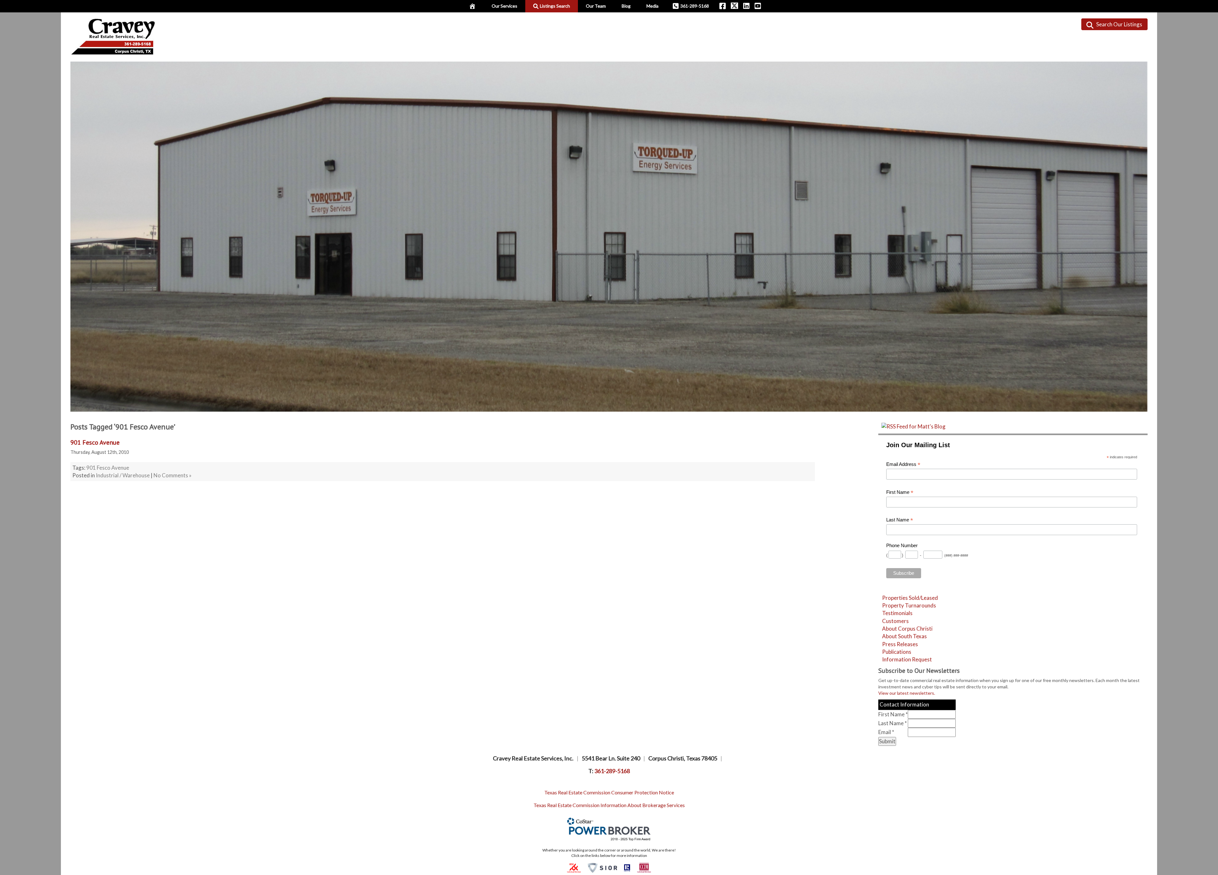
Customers (895, 621)
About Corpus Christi (907, 628)
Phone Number (902, 545)
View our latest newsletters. (906, 693)
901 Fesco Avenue (95, 442)
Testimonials (897, 613)
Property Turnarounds (909, 605)
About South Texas (904, 636)
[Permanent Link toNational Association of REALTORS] (627, 867)
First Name (900, 492)
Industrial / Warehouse (123, 475)
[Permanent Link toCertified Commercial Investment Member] (644, 867)
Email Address (903, 464)
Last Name (899, 520)
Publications (896, 651)
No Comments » (173, 475)
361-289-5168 (694, 6)
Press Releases (900, 644)
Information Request (907, 659)
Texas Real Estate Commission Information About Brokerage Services (609, 805)
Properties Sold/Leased (910, 597)
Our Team (596, 6)
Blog (626, 6)
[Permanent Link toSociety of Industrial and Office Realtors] (602, 867)
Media (652, 6)
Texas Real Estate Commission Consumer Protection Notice (609, 792)
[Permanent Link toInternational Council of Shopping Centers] (574, 867)
